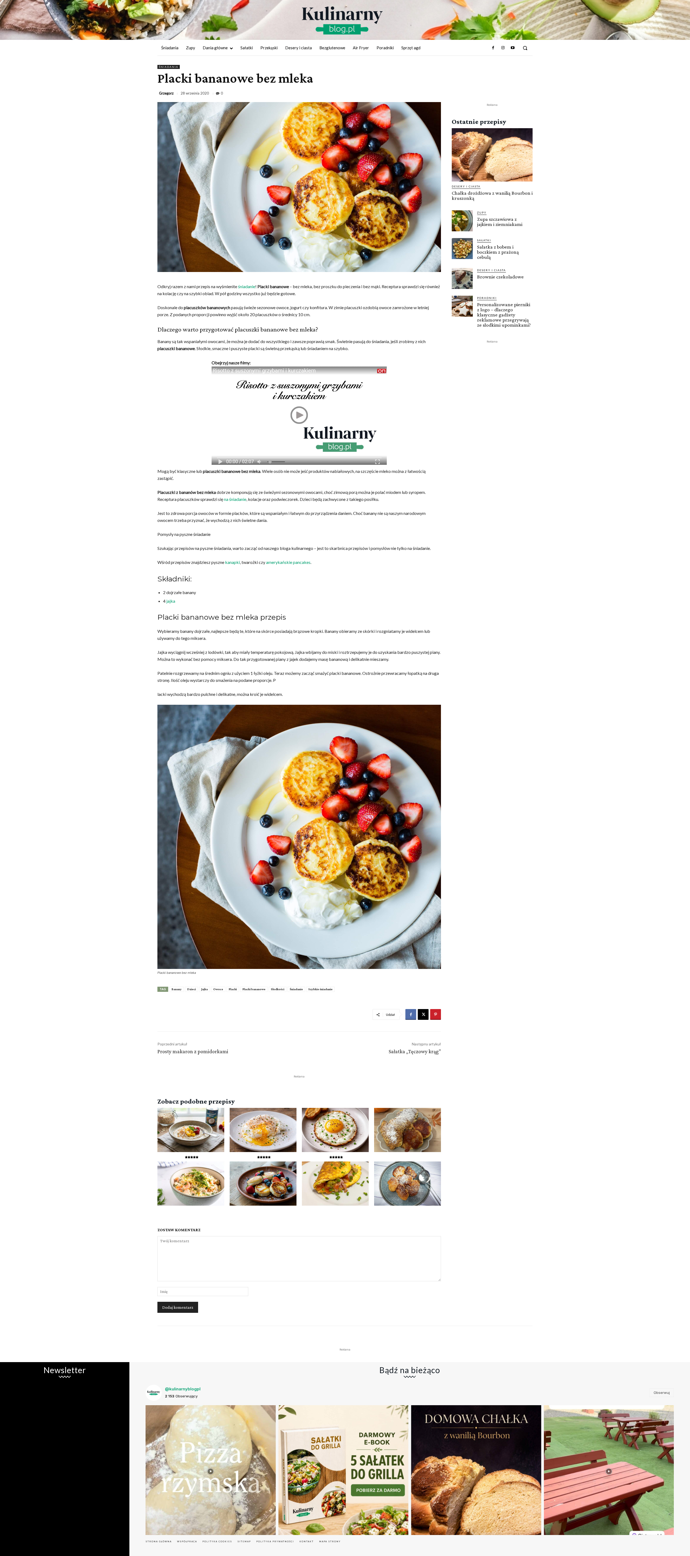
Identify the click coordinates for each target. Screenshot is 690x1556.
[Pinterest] (435, 1014)
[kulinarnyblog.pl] (342, 20)
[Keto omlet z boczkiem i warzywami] (335, 1183)
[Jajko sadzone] (335, 1130)
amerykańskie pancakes (288, 562)
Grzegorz (166, 93)
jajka (170, 600)
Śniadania (168, 66)
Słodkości (277, 989)
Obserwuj (662, 1392)
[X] (423, 1014)
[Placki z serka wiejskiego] (263, 1183)
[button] (525, 47)
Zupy (482, 212)
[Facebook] (493, 48)
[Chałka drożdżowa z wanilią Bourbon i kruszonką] (492, 155)
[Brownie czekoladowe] (462, 278)
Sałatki (484, 240)
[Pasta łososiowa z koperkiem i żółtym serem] (190, 1183)
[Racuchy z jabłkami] (407, 1183)
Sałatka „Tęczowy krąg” (415, 1051)
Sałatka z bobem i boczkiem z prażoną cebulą (498, 252)
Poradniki (487, 297)
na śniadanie (235, 499)
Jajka (204, 989)
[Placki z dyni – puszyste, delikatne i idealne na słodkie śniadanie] (407, 1130)
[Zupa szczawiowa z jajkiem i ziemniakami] (462, 220)
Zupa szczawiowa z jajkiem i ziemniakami (499, 221)
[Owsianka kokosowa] (190, 1130)
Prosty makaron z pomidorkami (192, 1051)
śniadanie (246, 286)
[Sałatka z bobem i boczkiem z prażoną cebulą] (462, 248)
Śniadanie (296, 989)
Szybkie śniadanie (320, 989)
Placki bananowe (253, 989)
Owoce (218, 989)
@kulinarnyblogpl (183, 1388)
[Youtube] (513, 48)
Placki (233, 989)
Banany (176, 989)
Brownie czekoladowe (500, 277)
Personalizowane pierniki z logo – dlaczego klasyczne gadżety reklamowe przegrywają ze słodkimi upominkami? (504, 315)
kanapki (232, 562)
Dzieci (191, 989)
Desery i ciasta (466, 186)
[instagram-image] (211, 1470)
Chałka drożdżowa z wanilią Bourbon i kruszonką (492, 195)
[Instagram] (503, 48)
